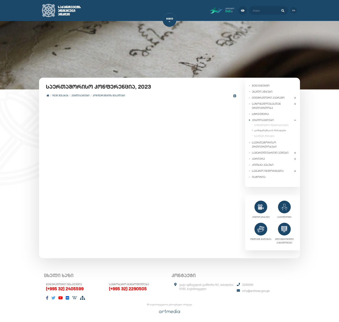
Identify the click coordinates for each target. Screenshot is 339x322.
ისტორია (258, 177)
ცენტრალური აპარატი (268, 97)
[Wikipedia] (74, 298)
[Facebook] (47, 298)
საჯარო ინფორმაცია (267, 171)
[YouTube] (60, 298)
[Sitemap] (82, 298)
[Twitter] (53, 298)
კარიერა (258, 159)
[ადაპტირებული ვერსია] (242, 10)
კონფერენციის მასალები (109, 95)
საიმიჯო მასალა (264, 135)
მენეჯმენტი (261, 85)
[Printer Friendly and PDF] (234, 95)
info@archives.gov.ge (256, 290)
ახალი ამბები (262, 91)
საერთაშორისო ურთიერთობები (264, 144)
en (293, 10)
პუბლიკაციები (80, 95)
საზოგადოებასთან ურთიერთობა (266, 106)
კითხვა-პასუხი (262, 165)
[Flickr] (67, 298)
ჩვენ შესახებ (60, 95)
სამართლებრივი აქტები (270, 152)
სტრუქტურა (260, 114)
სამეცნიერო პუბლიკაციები (271, 125)
